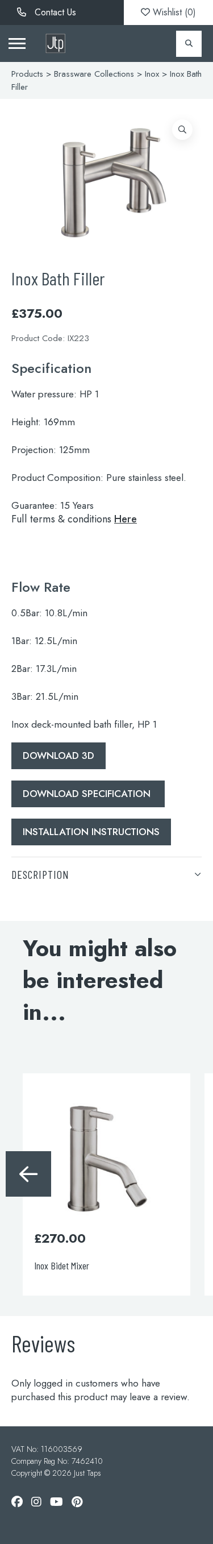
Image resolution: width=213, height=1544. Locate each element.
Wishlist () (173, 12)
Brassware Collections (94, 74)
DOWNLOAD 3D (58, 755)
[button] (182, 129)
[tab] (106, 874)
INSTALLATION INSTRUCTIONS (91, 832)
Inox (152, 74)
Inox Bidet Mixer (61, 1265)
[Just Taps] (55, 43)
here (125, 519)
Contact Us (54, 12)
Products (27, 74)
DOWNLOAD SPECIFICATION (88, 793)
